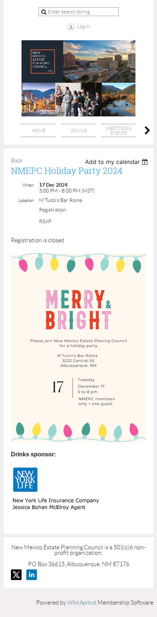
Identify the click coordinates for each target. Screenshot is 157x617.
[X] (16, 574)
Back (16, 160)
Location (26, 200)
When (28, 185)
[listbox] (117, 161)
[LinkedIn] (31, 574)
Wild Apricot (81, 602)
